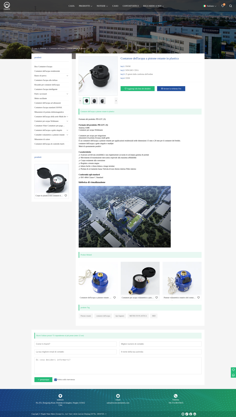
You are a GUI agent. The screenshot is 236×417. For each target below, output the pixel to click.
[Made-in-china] (198, 414)
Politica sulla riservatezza (66, 379)
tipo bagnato (120, 316)
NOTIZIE (101, 6)
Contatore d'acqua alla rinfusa (45, 80)
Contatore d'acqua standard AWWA (48, 107)
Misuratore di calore (42, 139)
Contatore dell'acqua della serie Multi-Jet (50, 117)
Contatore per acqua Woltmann (46, 121)
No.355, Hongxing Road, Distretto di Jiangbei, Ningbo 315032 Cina (60, 404)
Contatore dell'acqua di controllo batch (49, 144)
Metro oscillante (40, 98)
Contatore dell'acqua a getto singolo (48, 130)
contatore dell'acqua (103, 316)
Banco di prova (40, 76)
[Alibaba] (202, 414)
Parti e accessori (40, 94)
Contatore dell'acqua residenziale (47, 71)
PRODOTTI (84, 6)
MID (153, 316)
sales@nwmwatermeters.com (118, 403)
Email (118, 400)
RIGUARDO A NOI (152, 6)
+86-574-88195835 (175, 403)
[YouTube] (182, 414)
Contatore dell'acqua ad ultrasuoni (47, 103)
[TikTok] (186, 414)
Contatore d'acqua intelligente (45, 89)
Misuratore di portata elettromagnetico (49, 112)
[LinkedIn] (194, 414)
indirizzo (60, 400)
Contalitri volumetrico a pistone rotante (49, 135)
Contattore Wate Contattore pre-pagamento (51, 126)
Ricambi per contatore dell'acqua (47, 85)
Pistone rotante (86, 316)
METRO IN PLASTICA (138, 316)
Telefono (175, 400)
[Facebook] (190, 414)
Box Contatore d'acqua (43, 67)
